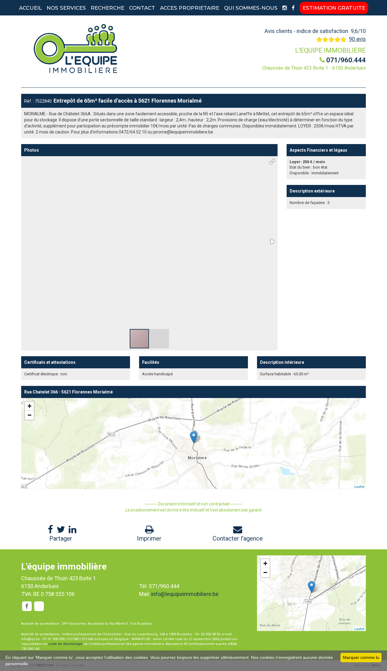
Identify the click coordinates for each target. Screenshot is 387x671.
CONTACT (142, 8)
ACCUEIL (30, 8)
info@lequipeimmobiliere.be (185, 594)
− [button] (29, 415)
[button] (272, 161)
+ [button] (29, 406)
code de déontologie (65, 644)
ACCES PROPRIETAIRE (189, 8)
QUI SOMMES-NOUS (251, 8)
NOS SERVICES (66, 8)
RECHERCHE (107, 8)
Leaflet (359, 486)
